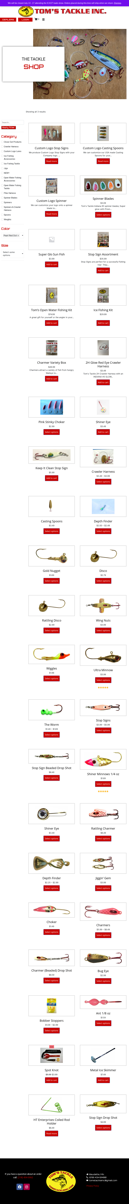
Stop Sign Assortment (103, 254)
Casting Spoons (51, 521)
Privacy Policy (92, 1186)
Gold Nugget (51, 571)
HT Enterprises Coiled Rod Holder (52, 1121)
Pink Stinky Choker (52, 422)
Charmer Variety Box (51, 362)
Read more (51, 161)
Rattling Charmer (103, 828)
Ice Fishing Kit (103, 310)
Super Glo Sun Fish (52, 254)
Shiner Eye (103, 422)
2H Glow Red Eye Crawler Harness (103, 364)
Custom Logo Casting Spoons (103, 148)
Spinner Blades (103, 198)
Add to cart (51, 264)
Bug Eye (103, 971)
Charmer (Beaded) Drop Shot (51, 970)
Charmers (103, 925)
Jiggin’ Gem (103, 878)
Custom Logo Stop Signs (51, 148)
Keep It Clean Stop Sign (52, 468)
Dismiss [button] (117, 3)
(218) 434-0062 (25, 1177)
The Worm (51, 724)
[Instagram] (26, 1187)
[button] (43, 19)
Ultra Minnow (103, 670)
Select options (103, 214)
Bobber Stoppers (51, 1020)
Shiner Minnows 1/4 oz (103, 774)
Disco (103, 571)
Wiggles (51, 668)
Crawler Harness (103, 471)
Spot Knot (52, 1070)
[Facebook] (20, 1187)
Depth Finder (103, 521)
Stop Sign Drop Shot (103, 1117)
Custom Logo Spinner (52, 201)
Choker (52, 922)
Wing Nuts (103, 620)
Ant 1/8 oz (103, 1013)
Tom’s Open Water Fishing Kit (51, 310)
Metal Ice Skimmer (103, 1070)
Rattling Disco (51, 620)
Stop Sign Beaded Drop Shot (51, 768)
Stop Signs (103, 720)
